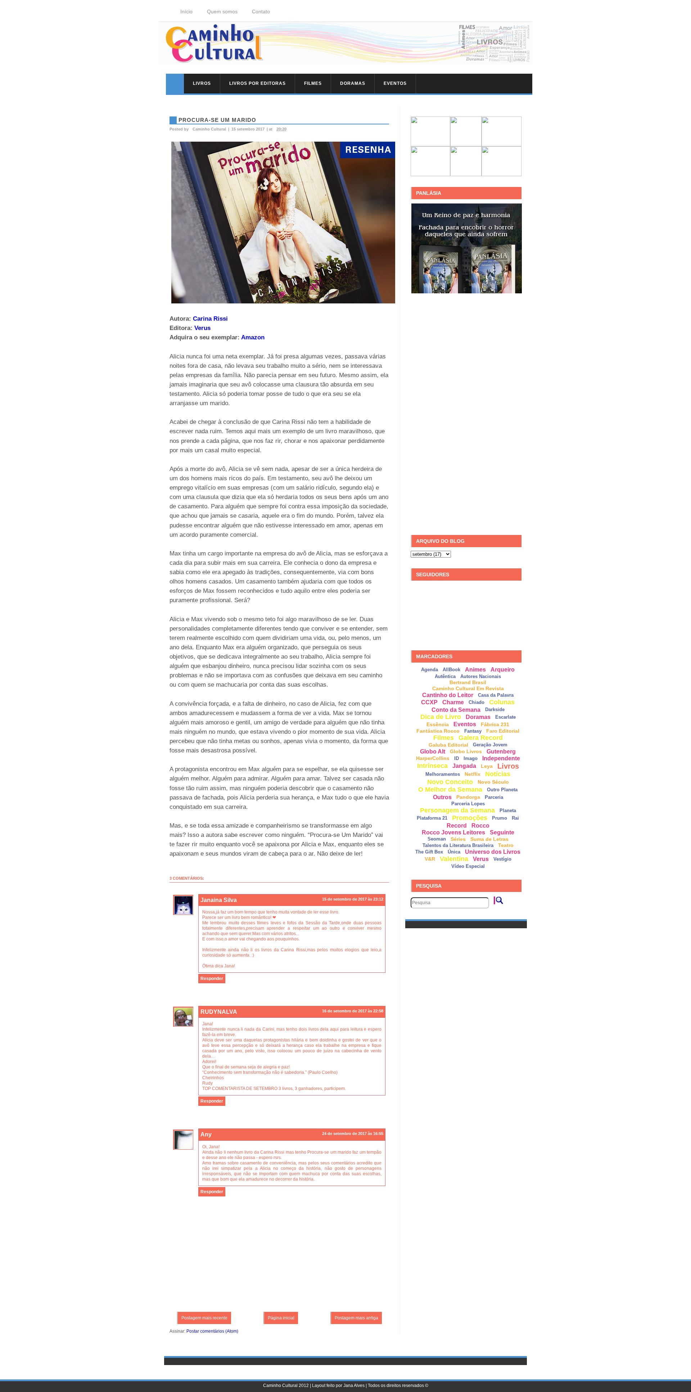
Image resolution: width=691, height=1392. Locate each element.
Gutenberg (501, 751)
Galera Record (481, 737)
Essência (437, 724)
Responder (211, 978)
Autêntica (445, 676)
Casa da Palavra (496, 695)
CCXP (429, 702)
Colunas (502, 702)
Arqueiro (503, 670)
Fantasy (473, 731)
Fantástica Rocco (438, 731)
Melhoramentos (442, 774)
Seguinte (502, 832)
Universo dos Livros (492, 852)
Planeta (508, 810)
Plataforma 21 (432, 818)
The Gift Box (429, 852)
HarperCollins (433, 758)
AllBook (451, 669)
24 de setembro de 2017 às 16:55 (352, 1133)
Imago (471, 758)
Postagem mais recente (204, 1317)
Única (454, 852)
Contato (261, 11)
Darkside (495, 709)
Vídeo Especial (468, 866)
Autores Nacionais (480, 676)
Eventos (395, 83)
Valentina (454, 858)
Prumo (499, 818)
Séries (458, 839)
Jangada (464, 766)
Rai (515, 818)
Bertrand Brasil (468, 682)
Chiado (476, 702)
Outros (442, 797)
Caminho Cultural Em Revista (468, 688)
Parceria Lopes (468, 803)
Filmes (313, 83)
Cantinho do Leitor (447, 695)
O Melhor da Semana (450, 789)
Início (186, 11)
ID (456, 758)
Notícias (497, 774)
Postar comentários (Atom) (212, 1331)
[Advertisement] (465, 414)
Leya (487, 766)
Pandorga (468, 797)
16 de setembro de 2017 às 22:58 (352, 1011)
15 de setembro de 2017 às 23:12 (352, 899)
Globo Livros (466, 751)
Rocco (480, 826)
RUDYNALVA (218, 1012)
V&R (430, 859)
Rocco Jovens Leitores (453, 832)
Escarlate (505, 717)
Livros (202, 83)
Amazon (253, 337)
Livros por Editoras (257, 83)
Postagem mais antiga (356, 1317)
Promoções (469, 817)
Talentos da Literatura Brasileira (458, 845)
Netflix (472, 774)
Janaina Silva (218, 900)
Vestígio (502, 859)
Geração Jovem (490, 744)
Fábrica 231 (495, 724)
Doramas (352, 83)
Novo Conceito (450, 782)
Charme (453, 702)
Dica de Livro (440, 716)
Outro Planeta (502, 789)
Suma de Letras (489, 839)
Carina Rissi (210, 318)
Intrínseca (432, 765)
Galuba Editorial (448, 745)
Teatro (506, 845)
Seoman (437, 839)
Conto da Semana (456, 710)
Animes (475, 670)
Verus (202, 327)
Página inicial (281, 1317)
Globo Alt (432, 751)
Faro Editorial (502, 731)
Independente (501, 758)
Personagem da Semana (457, 810)
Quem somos (222, 11)
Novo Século (493, 782)
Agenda (429, 669)
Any (206, 1134)
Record (457, 826)
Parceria (494, 797)
